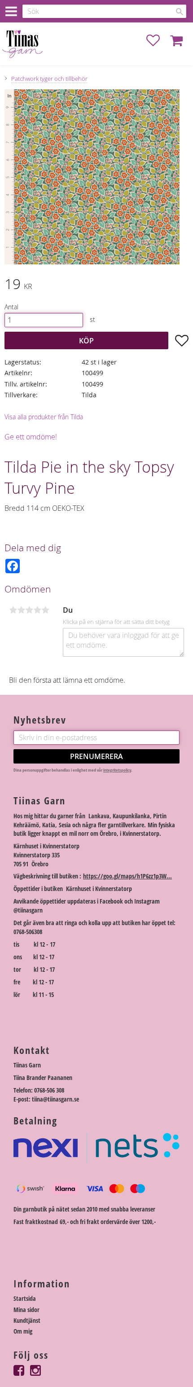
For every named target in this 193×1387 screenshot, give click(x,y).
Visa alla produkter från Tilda (43, 417)
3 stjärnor (29, 610)
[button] (157, 40)
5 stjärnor (45, 610)
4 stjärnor (37, 610)
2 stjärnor (21, 610)
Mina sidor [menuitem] (26, 1309)
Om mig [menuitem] (22, 1331)
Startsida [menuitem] (24, 1298)
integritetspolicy (117, 770)
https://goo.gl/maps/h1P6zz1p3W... (127, 876)
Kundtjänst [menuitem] (26, 1320)
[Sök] (179, 11)
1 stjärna (13, 610)
